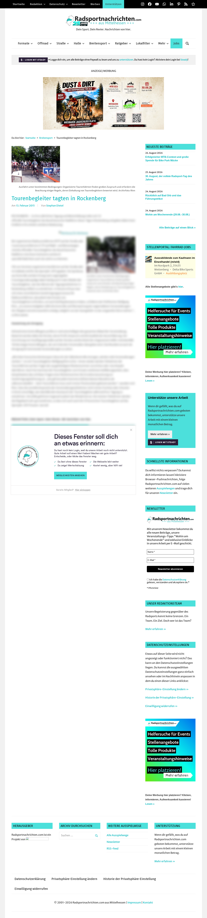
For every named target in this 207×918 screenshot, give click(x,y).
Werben (95, 4)
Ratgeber (121, 43)
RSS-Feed (112, 848)
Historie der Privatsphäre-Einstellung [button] (129, 879)
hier (180, 286)
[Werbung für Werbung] (170, 357)
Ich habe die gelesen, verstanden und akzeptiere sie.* (168, 581)
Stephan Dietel (54, 205)
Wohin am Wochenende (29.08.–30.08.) (167, 214)
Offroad (43, 43)
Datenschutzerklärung (174, 579)
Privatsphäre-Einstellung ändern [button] (74, 879)
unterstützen (126, 59)
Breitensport (98, 43)
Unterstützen (113, 4)
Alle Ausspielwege (117, 835)
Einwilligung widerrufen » (161, 706)
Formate (23, 43)
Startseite (19, 4)
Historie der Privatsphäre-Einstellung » (169, 697)
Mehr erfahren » (160, 434)
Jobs (176, 43)
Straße (61, 43)
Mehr (161, 43)
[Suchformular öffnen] (187, 43)
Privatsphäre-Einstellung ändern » (167, 689)
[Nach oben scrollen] (201, 912)
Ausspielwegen (166, 488)
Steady (184, 59)
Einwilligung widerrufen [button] (31, 889)
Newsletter (78, 4)
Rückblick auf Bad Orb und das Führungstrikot (163, 197)
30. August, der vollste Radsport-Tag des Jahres (168, 178)
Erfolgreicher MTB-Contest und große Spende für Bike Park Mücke (167, 159)
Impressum (134, 902)
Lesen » (149, 380)
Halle (77, 43)
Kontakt (148, 902)
